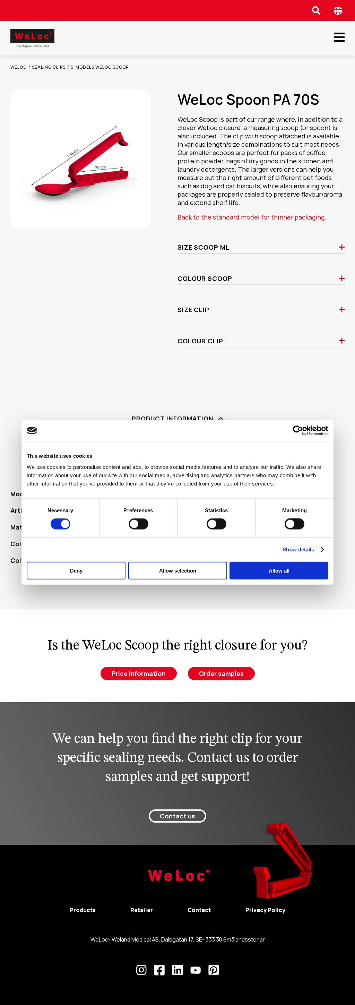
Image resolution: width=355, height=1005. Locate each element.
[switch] (138, 524)
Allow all (279, 570)
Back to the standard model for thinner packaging (251, 217)
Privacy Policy (265, 910)
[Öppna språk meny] (338, 10)
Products (83, 910)
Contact (199, 910)
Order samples (221, 673)
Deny (76, 570)
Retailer (141, 910)
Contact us (177, 816)
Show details (298, 549)
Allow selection (177, 570)
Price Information (139, 673)
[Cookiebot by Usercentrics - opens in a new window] (298, 431)
